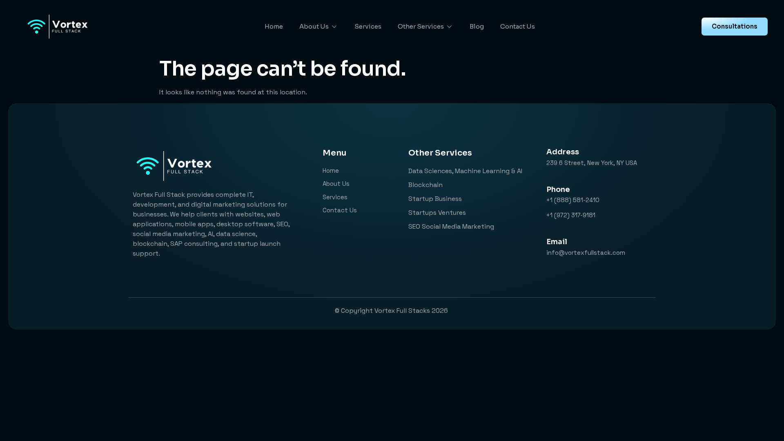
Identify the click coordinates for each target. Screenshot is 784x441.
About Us (314, 26)
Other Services (421, 26)
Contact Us (517, 26)
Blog (477, 26)
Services (367, 26)
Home (274, 26)
